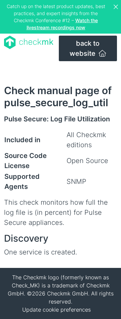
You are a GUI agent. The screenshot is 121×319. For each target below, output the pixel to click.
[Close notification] (116, 7)
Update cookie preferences (56, 309)
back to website (85, 48)
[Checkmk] (28, 42)
